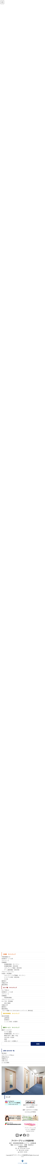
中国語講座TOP (6, 956)
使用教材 (6, 1020)
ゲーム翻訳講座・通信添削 (11, 969)
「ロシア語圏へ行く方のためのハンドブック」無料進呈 (17, 1010)
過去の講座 (7, 1003)
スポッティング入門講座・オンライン (14, 975)
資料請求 (4, 1053)
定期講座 (4, 962)
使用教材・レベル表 (7, 958)
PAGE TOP (42, 1155)
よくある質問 (5, 1062)
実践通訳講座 (8, 997)
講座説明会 (5, 984)
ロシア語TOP (5, 990)
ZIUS (22, 1156)
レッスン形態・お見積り (11, 1021)
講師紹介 (4, 981)
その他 (6, 979)
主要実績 (6, 1018)
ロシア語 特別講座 (7, 1001)
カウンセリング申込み (8, 1055)
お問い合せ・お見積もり (11, 1041)
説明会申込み (5, 1057)
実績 (5, 1039)
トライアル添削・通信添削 (11, 977)
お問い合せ (5, 1060)
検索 (38, 1044)
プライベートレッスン (8, 971)
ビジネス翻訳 (8, 1032)
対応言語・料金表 (9, 1037)
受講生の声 (5, 982)
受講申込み (5, 1059)
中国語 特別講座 (7, 973)
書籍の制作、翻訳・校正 (11, 1035)
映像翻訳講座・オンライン (11, 964)
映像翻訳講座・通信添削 (11, 966)
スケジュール (5, 960)
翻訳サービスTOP (7, 1030)
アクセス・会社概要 (22, 1163)
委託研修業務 (5, 1016)
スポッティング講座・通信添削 (13, 968)
